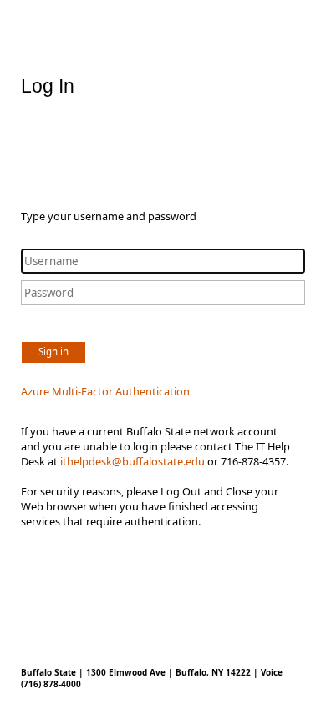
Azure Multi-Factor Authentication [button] (105, 391)
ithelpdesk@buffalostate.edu (132, 461)
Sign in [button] (53, 351)
